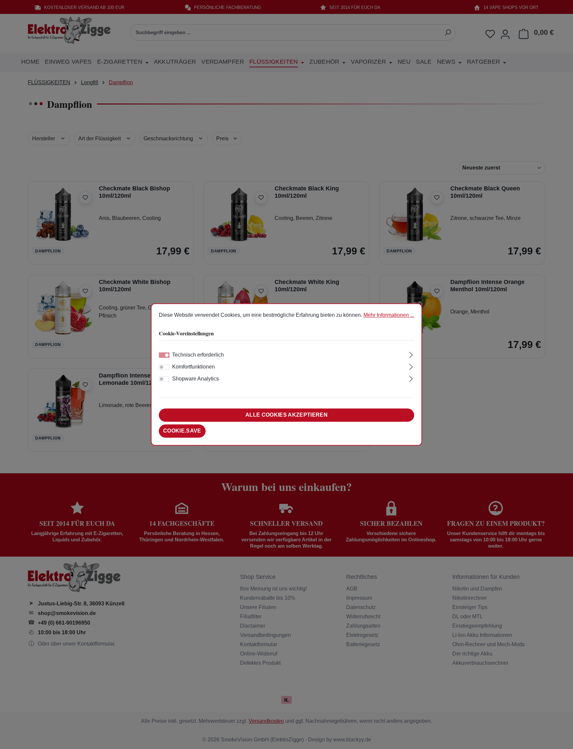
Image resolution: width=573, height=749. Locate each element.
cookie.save (182, 431)
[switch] (164, 367)
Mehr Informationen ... (388, 315)
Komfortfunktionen (193, 367)
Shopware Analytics (195, 379)
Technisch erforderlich (198, 355)
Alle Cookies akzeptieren (286, 415)
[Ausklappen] (411, 354)
